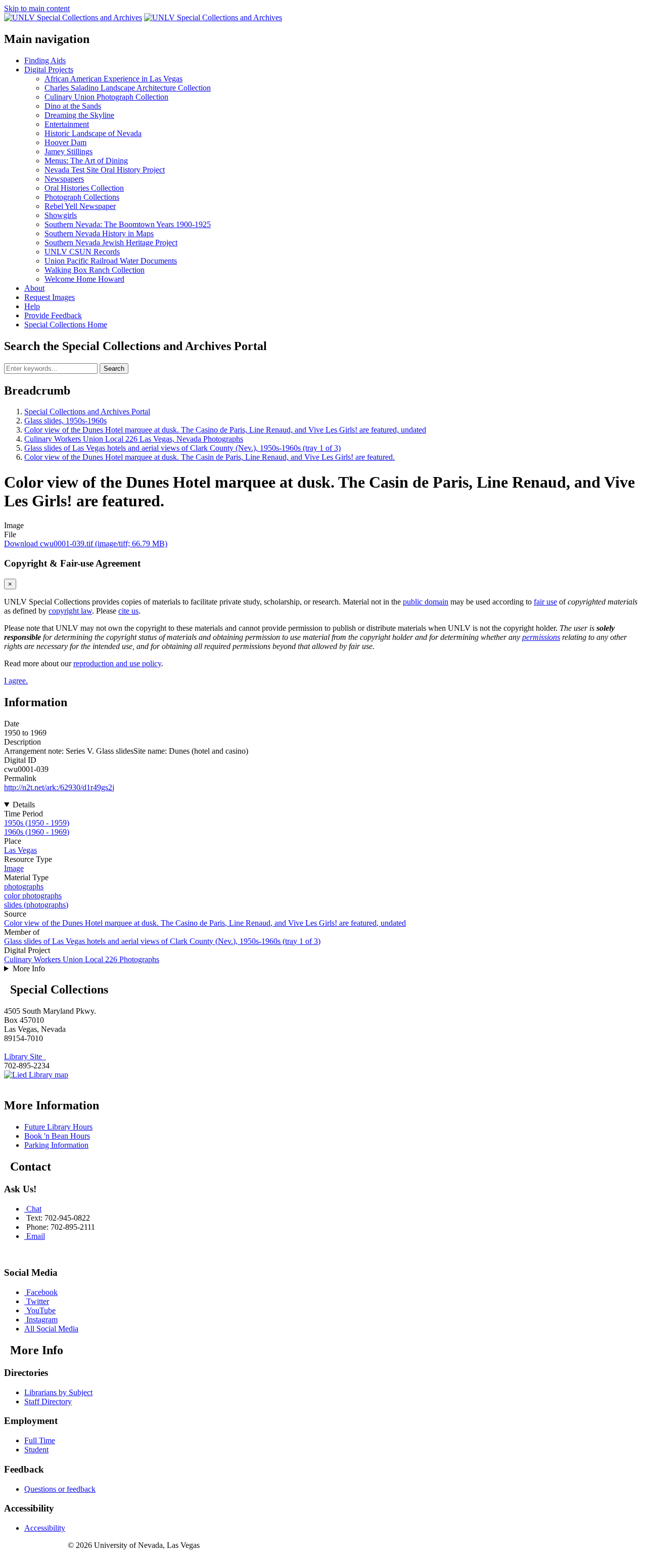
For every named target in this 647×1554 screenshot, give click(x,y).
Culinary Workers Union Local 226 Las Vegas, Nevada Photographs (133, 439)
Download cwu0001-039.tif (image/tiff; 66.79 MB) (85, 543)
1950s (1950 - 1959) (36, 822)
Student (36, 1449)
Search (114, 368)
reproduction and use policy (117, 663)
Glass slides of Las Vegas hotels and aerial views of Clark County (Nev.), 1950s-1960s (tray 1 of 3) (182, 448)
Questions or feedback (60, 1489)
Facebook (42, 1292)
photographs (23, 886)
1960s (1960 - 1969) (36, 832)
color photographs (33, 895)
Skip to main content (37, 8)
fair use (545, 601)
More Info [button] (29, 968)
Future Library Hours (58, 1127)
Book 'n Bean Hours (57, 1136)
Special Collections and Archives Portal (87, 411)
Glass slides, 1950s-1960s (65, 420)
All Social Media (51, 1328)
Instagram (42, 1319)
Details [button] (24, 804)
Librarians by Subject (58, 1392)
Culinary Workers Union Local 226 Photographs (81, 959)
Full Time (39, 1440)
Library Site (25, 1056)
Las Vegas (20, 850)
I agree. (16, 680)
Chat (33, 1208)
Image (14, 868)
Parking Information (56, 1145)
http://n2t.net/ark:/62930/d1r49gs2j (59, 787)
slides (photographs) (36, 904)
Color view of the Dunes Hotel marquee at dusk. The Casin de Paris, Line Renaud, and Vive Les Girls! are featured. (209, 457)
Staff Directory (48, 1401)
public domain (425, 601)
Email (35, 1236)
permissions (541, 637)
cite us (128, 611)
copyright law (70, 611)
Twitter (37, 1301)
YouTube (41, 1310)
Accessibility (44, 1528)
